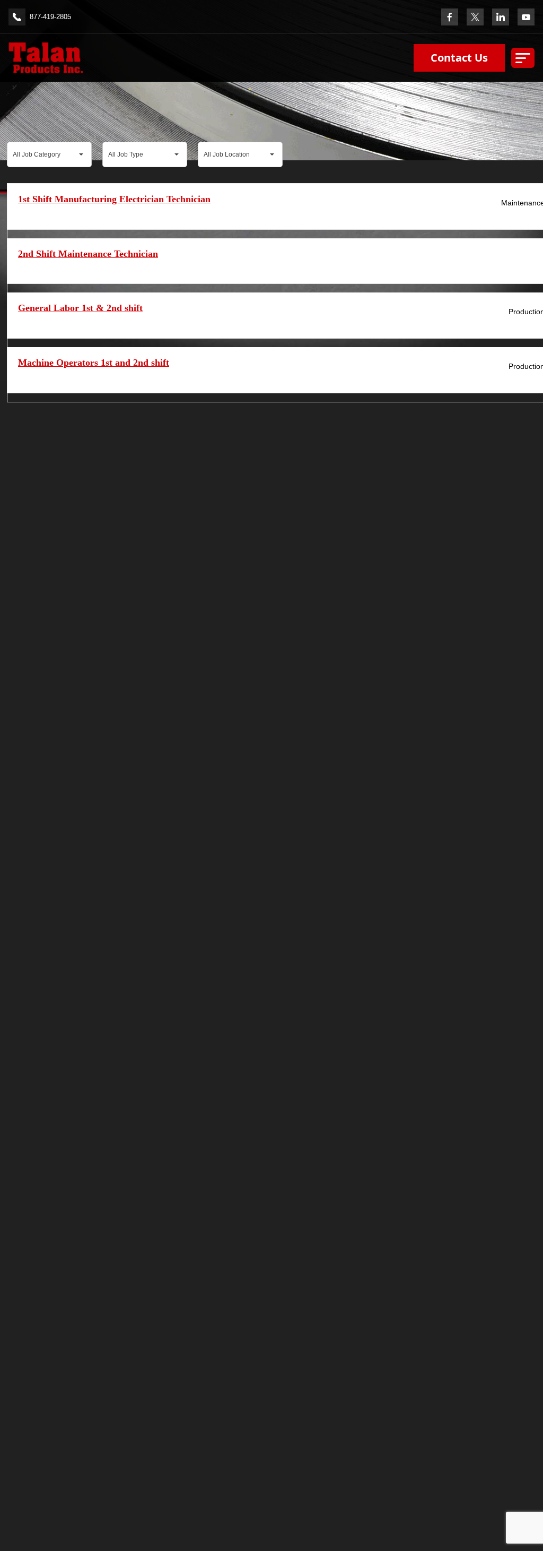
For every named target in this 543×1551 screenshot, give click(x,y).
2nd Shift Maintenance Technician (88, 253)
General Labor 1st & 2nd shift (80, 308)
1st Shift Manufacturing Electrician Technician (114, 199)
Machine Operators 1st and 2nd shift (93, 362)
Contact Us (459, 57)
